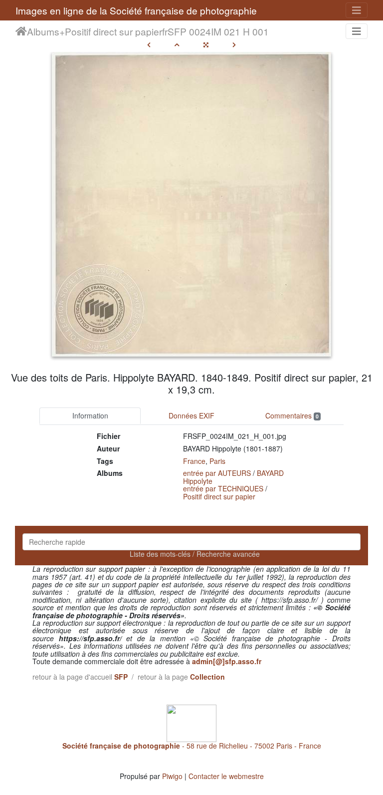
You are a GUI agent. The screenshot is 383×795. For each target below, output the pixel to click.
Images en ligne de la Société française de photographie (136, 10)
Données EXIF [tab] (191, 415)
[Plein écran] (206, 44)
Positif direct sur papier (113, 31)
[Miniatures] (177, 44)
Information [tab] (90, 415)
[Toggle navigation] (357, 10)
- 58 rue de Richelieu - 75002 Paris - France (191, 746)
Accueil (21, 31)
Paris (217, 461)
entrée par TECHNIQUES (223, 488)
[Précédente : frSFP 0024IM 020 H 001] (149, 44)
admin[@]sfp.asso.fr (226, 661)
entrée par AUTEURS (217, 473)
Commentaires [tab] (292, 415)
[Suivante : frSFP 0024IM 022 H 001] (234, 44)
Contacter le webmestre (226, 776)
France (194, 461)
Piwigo (172, 776)
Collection (207, 677)
